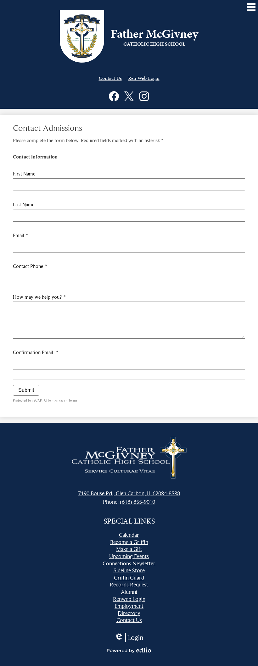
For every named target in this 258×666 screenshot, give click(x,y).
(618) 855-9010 (137, 501)
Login (129, 637)
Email (20, 235)
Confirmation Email (35, 352)
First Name (24, 174)
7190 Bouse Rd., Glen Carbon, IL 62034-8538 (129, 493)
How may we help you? (39, 297)
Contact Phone (30, 266)
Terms (72, 400)
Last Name (23, 205)
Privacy (59, 400)
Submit (26, 390)
